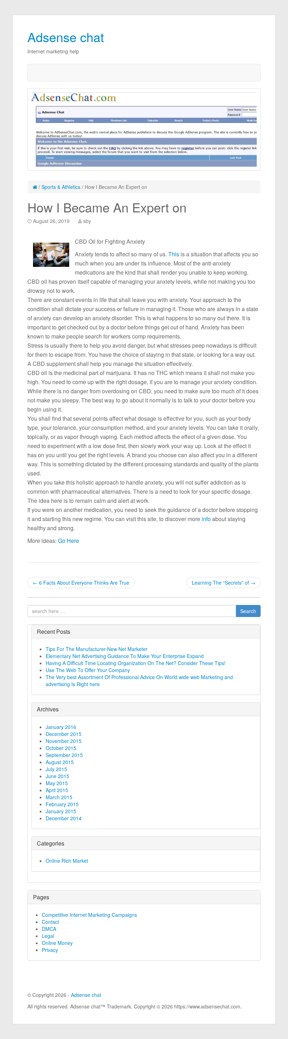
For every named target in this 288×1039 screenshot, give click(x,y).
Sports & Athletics (60, 186)
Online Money (57, 942)
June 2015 (57, 776)
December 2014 (63, 818)
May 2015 (57, 783)
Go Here (68, 541)
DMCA (49, 928)
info (206, 519)
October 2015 (61, 747)
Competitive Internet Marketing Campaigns (89, 914)
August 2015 (60, 761)
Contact (50, 921)
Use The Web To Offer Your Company (88, 669)
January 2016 (61, 726)
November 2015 (63, 740)
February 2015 (62, 804)
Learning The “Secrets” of (223, 582)
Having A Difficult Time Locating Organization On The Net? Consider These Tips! (135, 662)
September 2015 (64, 754)
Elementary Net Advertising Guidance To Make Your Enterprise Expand (125, 655)
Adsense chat (65, 37)
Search (248, 610)
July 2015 (56, 768)
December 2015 (63, 733)
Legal (48, 935)
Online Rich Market (67, 860)
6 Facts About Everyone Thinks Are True (81, 582)
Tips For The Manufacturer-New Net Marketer (97, 648)
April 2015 (57, 790)
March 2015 (59, 797)
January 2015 (61, 811)
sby (87, 220)
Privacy (50, 949)
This (173, 254)
